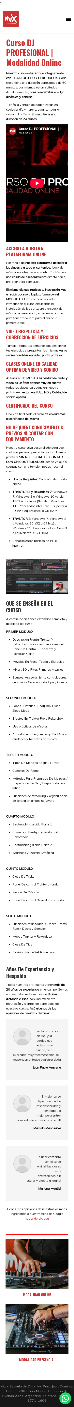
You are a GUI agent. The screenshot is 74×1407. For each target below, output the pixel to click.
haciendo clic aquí (37, 1218)
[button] (65, 1398)
